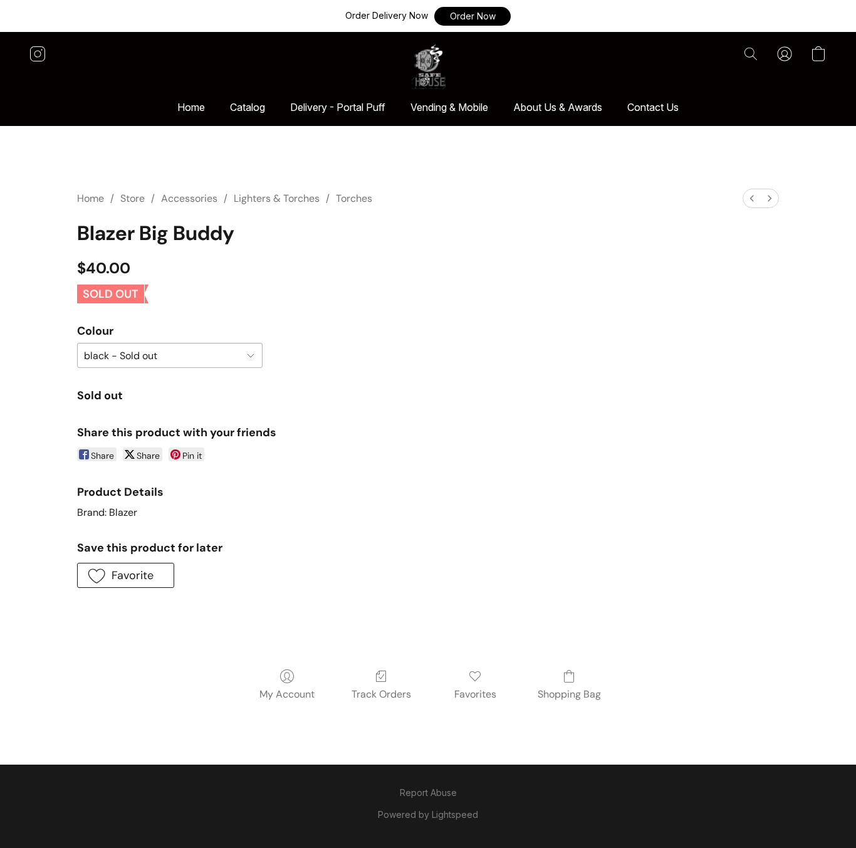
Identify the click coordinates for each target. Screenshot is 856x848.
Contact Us (653, 107)
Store (132, 198)
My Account (287, 694)
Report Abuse (428, 792)
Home (191, 107)
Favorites (475, 694)
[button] (472, 16)
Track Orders (381, 694)
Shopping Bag (569, 694)
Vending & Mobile (449, 107)
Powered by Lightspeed (428, 814)
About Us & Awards (557, 107)
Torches (354, 198)
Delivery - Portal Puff (337, 107)
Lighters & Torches (277, 198)
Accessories (189, 198)
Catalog (247, 107)
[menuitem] (752, 198)
